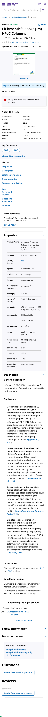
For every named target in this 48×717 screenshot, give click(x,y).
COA (6, 150)
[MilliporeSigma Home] (12, 4)
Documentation (9, 179)
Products (4, 17)
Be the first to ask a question (18, 672)
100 (22, 261)
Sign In (6, 85)
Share (43, 24)
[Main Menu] (3, 4)
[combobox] (24, 10)
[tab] (6, 17)
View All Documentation (13, 156)
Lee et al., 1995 (15, 552)
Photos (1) (24, 78)
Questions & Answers (7, 200)
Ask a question (36, 42)
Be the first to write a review (19, 694)
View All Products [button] (24, 620)
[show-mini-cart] (44, 4)
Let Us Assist (10, 225)
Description (7, 170)
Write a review (22, 42)
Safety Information (11, 175)
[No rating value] (7, 42)
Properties (7, 166)
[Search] (43, 10)
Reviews (6, 205)
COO (16, 150)
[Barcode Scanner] (39, 4)
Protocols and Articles (12, 183)
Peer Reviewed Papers (7, 192)
